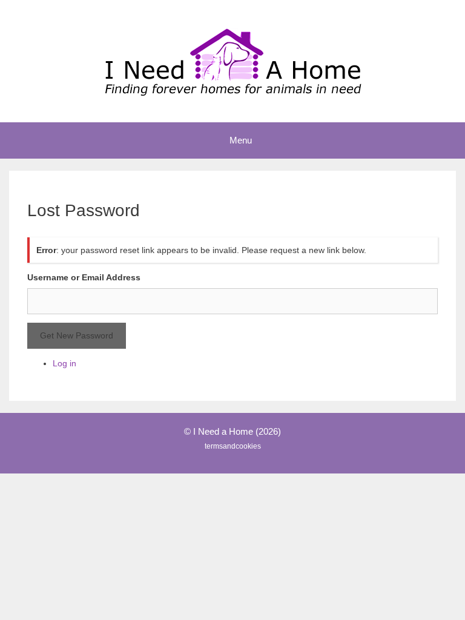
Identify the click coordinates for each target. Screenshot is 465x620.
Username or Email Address (83, 277)
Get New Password (76, 335)
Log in (64, 363)
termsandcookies (233, 446)
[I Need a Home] (232, 60)
